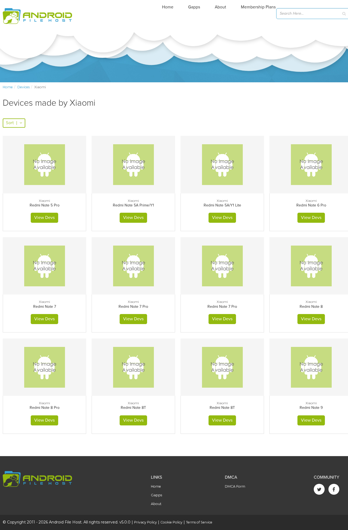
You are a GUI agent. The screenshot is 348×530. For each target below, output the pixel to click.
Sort (11, 122)
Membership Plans (258, 7)
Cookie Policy (171, 522)
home (8, 87)
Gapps (194, 7)
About (220, 7)
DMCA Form (235, 486)
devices (23, 87)
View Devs (44, 217)
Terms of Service (199, 522)
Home (167, 7)
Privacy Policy (145, 522)
